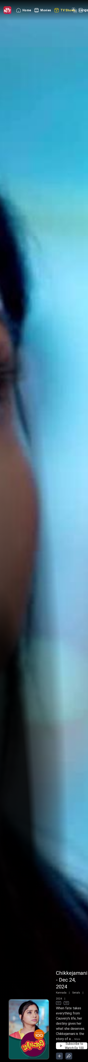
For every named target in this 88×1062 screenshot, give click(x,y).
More (77, 1039)
